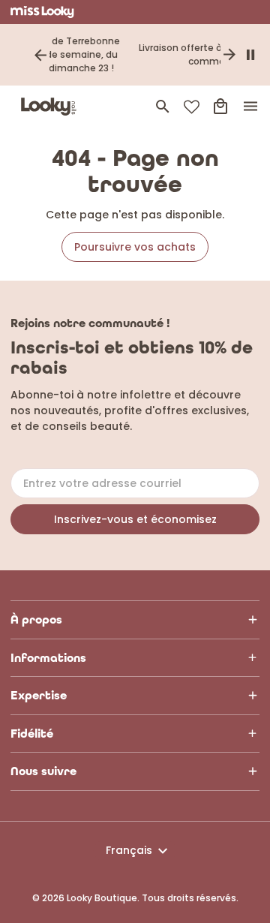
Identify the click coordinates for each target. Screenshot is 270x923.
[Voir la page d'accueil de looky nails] (51, 107)
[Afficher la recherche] (163, 107)
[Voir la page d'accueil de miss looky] (42, 12)
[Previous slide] (41, 55)
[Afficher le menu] (251, 107)
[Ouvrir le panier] (221, 107)
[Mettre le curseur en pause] (251, 55)
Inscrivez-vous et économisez (135, 519)
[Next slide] (229, 55)
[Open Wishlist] (192, 107)
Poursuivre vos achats (135, 246)
